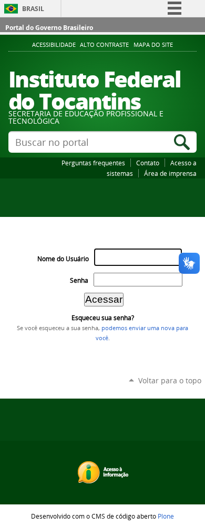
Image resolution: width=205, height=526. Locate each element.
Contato (147, 162)
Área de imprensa (170, 173)
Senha (79, 280)
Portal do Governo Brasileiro (49, 27)
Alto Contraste (104, 44)
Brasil (33, 8)
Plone (166, 516)
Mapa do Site (153, 44)
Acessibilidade (54, 44)
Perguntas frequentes (93, 162)
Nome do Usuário (63, 258)
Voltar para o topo (169, 380)
